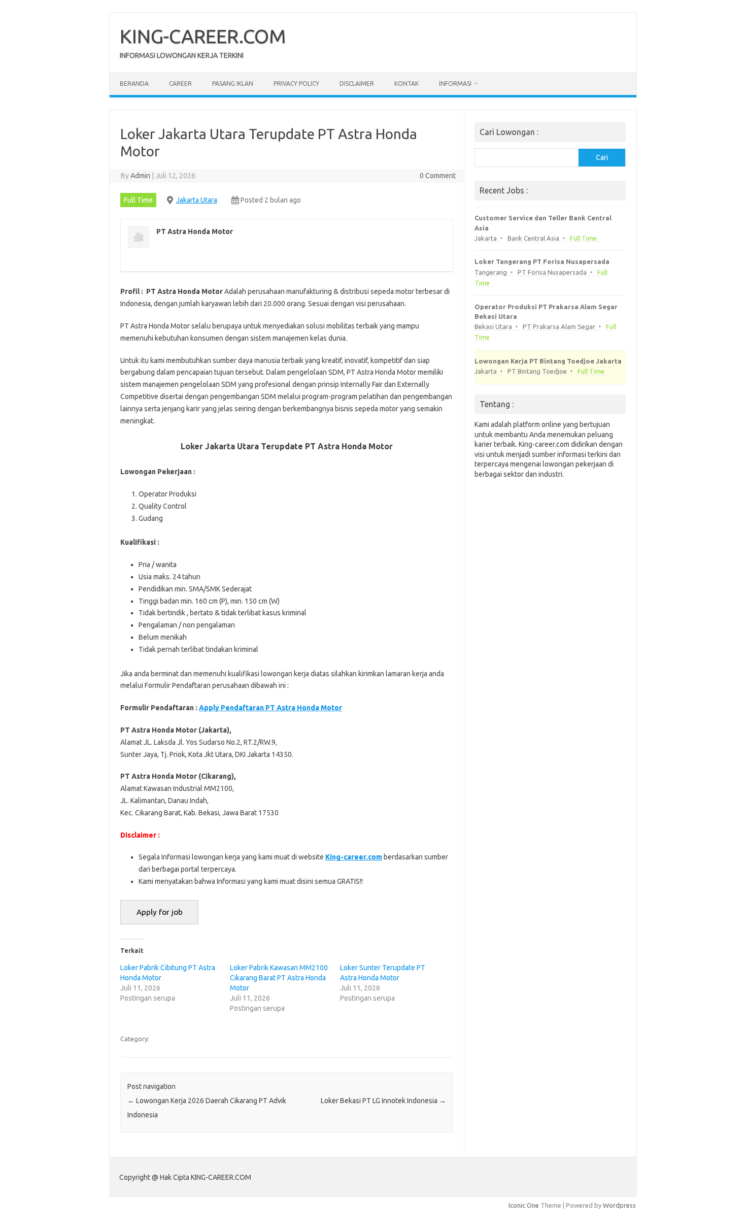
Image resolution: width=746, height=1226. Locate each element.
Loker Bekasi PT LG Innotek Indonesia (383, 1101)
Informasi (455, 83)
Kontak (406, 83)
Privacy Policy (296, 83)
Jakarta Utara (196, 200)
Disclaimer (357, 83)
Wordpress (619, 1205)
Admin (140, 176)
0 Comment (438, 176)
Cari (602, 157)
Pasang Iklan (232, 83)
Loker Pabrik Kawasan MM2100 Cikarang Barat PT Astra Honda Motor (279, 978)
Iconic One (523, 1205)
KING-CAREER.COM (203, 36)
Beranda (134, 83)
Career (180, 83)
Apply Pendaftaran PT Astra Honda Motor (270, 708)
